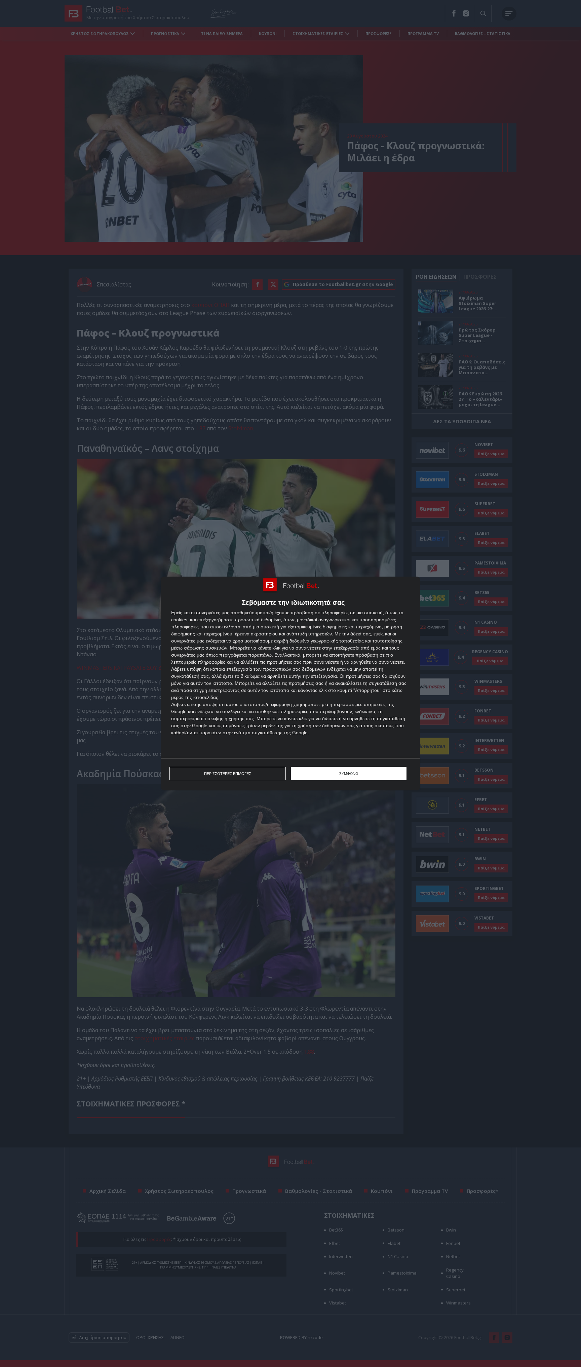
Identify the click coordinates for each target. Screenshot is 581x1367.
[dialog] (290, 684)
